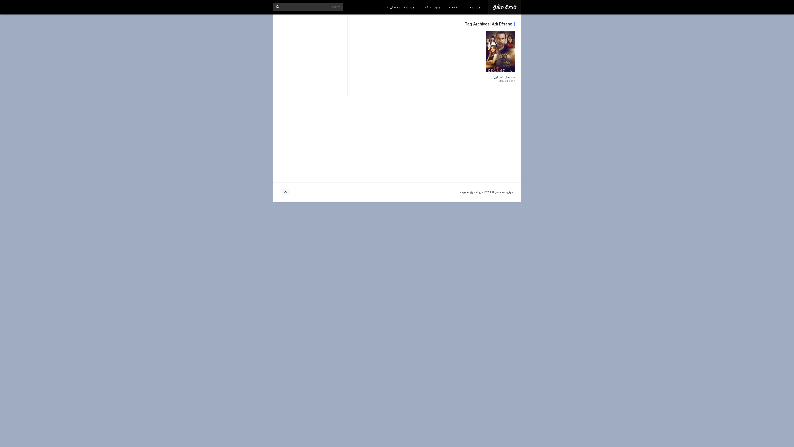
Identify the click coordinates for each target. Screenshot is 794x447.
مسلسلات (473, 7)
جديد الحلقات (431, 7)
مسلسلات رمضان (402, 7)
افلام (455, 7)
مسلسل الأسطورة (504, 77)
